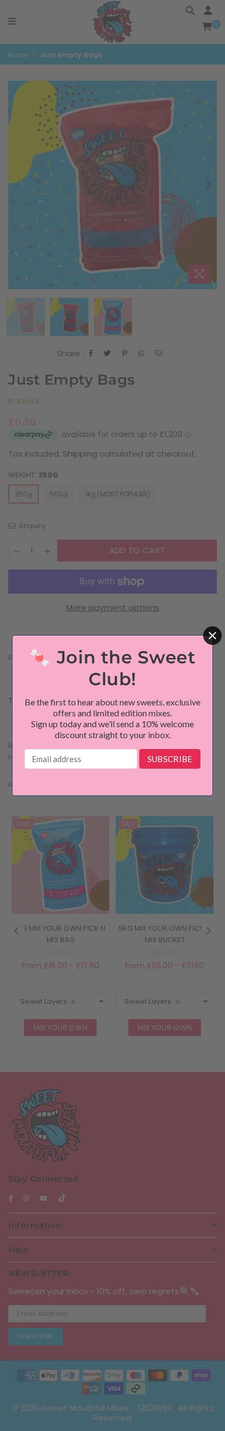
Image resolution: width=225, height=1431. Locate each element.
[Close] (212, 635)
